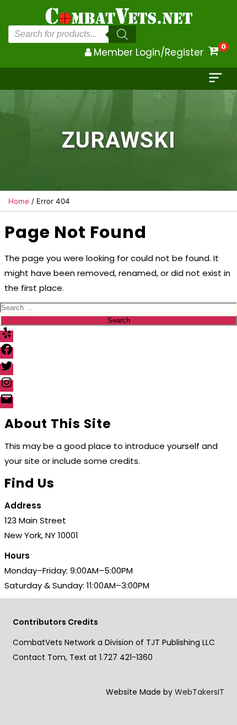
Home (18, 201)
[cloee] (216, 79)
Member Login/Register (148, 52)
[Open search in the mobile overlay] (72, 34)
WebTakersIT (199, 691)
